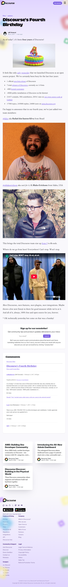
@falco (5, 118)
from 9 (45, 243)
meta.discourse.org (49, 103)
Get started (57, 3)
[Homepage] (8, 3)
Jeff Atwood (12, 32)
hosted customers (17, 89)
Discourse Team (14, 458)
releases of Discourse (20, 85)
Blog (4, 16)
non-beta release (20, 81)
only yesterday (23, 72)
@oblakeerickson (10, 185)
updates (10, 16)
